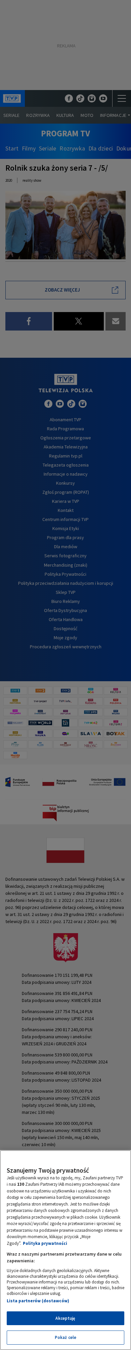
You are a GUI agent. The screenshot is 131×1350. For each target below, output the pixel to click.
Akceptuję (65, 1318)
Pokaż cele (65, 1337)
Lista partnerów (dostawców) (38, 1301)
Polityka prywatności (45, 1243)
